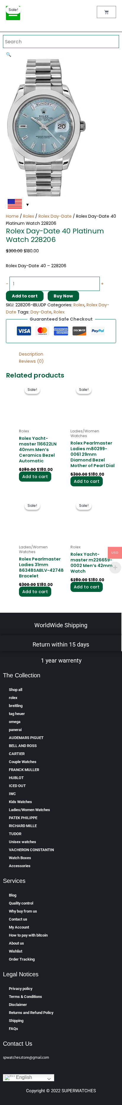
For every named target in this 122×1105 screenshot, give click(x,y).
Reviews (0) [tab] (31, 361)
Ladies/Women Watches (29, 810)
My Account (19, 927)
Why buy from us (23, 911)
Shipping (16, 1020)
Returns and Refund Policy (31, 1012)
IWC (12, 794)
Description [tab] (31, 354)
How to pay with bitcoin (28, 935)
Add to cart (25, 296)
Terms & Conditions (25, 996)
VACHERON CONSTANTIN (31, 850)
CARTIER (17, 753)
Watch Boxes (20, 858)
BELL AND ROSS (23, 745)
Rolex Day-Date (55, 216)
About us (16, 943)
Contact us (18, 919)
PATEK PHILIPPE (23, 818)
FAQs (13, 1028)
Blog (12, 895)
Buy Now (63, 296)
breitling (16, 705)
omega (14, 721)
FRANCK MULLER (24, 770)
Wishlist (15, 951)
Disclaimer (18, 1004)
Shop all (15, 689)
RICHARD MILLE (23, 826)
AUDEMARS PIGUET (26, 737)
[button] (8, 55)
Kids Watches (20, 802)
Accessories (19, 866)
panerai (15, 729)
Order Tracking (22, 959)
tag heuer (17, 713)
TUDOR (15, 834)
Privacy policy (20, 988)
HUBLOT (16, 778)
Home (12, 216)
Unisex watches (22, 842)
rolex (13, 697)
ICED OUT (17, 786)
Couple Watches (22, 762)
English (23, 1077)
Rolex (28, 216)
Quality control (21, 903)
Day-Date (41, 312)
